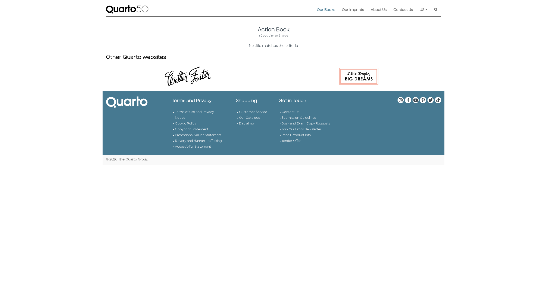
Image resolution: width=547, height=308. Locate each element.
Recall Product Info (296, 135)
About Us (379, 10)
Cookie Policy (185, 123)
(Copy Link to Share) (273, 35)
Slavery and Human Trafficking (198, 141)
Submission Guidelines (299, 118)
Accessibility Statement (193, 146)
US (422, 10)
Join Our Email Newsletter (301, 129)
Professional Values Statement (198, 135)
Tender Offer (291, 141)
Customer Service (253, 112)
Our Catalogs (249, 118)
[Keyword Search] (436, 10)
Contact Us (403, 10)
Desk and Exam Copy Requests (306, 123)
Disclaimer (247, 123)
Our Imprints (353, 10)
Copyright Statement (191, 129)
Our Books (326, 10)
